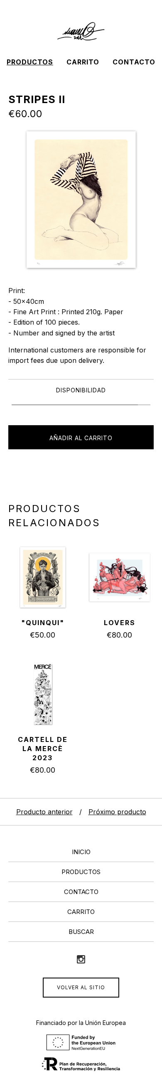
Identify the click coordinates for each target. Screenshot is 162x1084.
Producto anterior (44, 812)
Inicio (81, 852)
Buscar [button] (81, 932)
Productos (30, 62)
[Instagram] (81, 960)
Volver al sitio (81, 987)
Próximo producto (117, 812)
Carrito (82, 62)
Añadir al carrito (81, 437)
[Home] (81, 32)
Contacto (134, 62)
